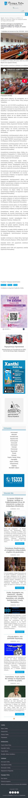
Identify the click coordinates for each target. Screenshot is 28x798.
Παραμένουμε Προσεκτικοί (14, 347)
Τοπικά (14, 453)
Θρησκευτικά (14, 438)
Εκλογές (14, 455)
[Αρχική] (14, 4)
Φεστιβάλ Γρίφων (14, 467)
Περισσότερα (19, 543)
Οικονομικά (14, 445)
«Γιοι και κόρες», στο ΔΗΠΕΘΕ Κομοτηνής (15, 637)
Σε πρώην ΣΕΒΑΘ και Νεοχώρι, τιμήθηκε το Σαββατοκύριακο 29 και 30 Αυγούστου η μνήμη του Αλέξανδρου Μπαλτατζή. (15, 502)
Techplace (10, 795)
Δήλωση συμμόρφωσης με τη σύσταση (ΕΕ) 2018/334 (14, 784)
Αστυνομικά (14, 432)
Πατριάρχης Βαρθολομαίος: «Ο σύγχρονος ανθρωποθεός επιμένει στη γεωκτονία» (15, 550)
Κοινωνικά (14, 443)
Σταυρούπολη (14, 463)
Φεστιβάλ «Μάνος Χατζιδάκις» (8, 754)
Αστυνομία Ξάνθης (5, 761)
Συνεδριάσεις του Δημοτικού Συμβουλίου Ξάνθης (12, 288)
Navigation (26, 14)
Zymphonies (22, 795)
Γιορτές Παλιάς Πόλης (14, 457)
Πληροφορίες (4, 737)
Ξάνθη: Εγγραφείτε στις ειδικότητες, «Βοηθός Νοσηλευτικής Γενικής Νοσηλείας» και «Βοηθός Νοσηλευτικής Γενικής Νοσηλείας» (15, 597)
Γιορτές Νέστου (4, 751)
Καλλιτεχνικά (14, 441)
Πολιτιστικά (14, 449)
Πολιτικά (14, 447)
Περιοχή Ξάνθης (5, 734)
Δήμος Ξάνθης (14, 461)
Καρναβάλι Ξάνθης (5, 748)
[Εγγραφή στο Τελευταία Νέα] (14, 718)
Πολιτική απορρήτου (6, 781)
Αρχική (2, 18)
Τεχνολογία (14, 451)
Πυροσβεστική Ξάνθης (6, 764)
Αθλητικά (14, 434)
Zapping (14, 465)
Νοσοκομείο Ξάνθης (5, 767)
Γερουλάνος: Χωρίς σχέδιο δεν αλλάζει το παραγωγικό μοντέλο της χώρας (15, 678)
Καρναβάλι (14, 459)
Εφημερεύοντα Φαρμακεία (7, 770)
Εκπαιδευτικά (14, 436)
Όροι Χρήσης (4, 778)
